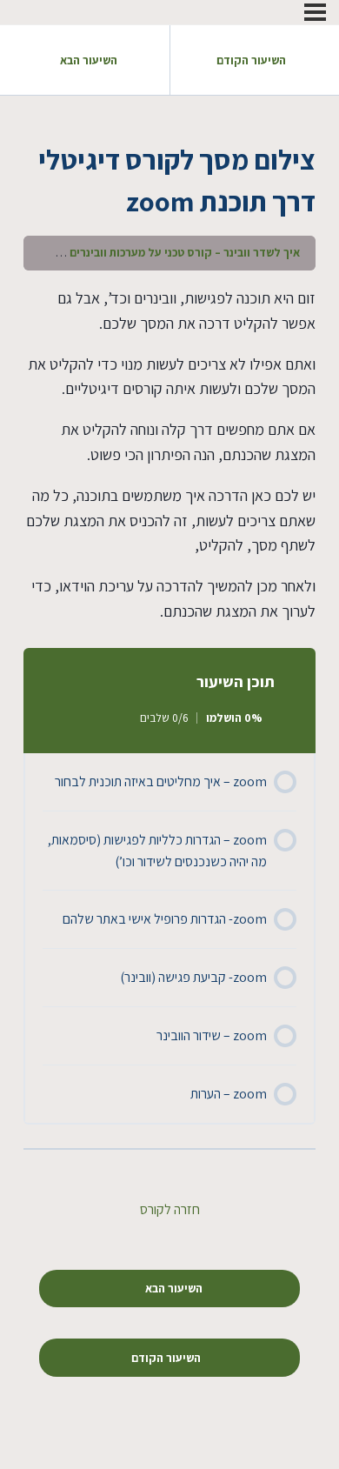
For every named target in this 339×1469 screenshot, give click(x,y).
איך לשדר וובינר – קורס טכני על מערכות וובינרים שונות (170, 252)
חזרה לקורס (170, 1209)
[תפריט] (315, 12)
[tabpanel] (169, 455)
